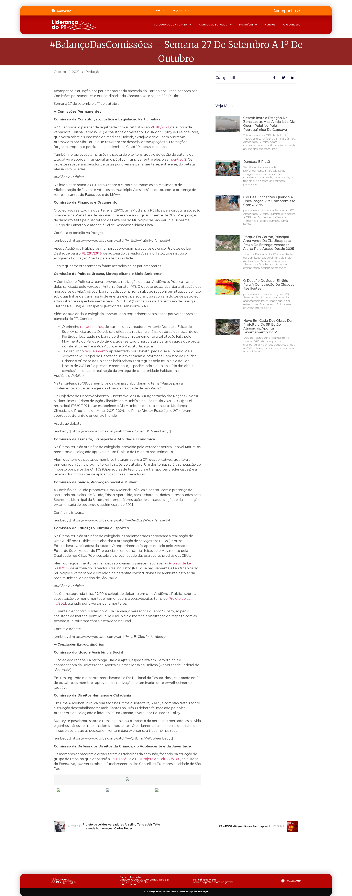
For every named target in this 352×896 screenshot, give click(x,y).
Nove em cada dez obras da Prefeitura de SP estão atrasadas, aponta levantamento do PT (267, 326)
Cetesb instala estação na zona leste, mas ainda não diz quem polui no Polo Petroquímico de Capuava (269, 124)
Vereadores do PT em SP (170, 24)
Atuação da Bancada (213, 24)
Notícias (270, 24)
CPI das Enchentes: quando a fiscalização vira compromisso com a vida (269, 201)
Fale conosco (291, 24)
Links (157, 10)
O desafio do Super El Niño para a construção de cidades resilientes (268, 284)
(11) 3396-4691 (207, 879)
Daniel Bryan (202, 892)
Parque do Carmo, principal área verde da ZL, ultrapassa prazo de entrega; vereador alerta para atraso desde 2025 (268, 243)
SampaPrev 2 (175, 159)
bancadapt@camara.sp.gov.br (213, 882)
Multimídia (246, 24)
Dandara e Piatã (256, 162)
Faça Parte (179, 10)
